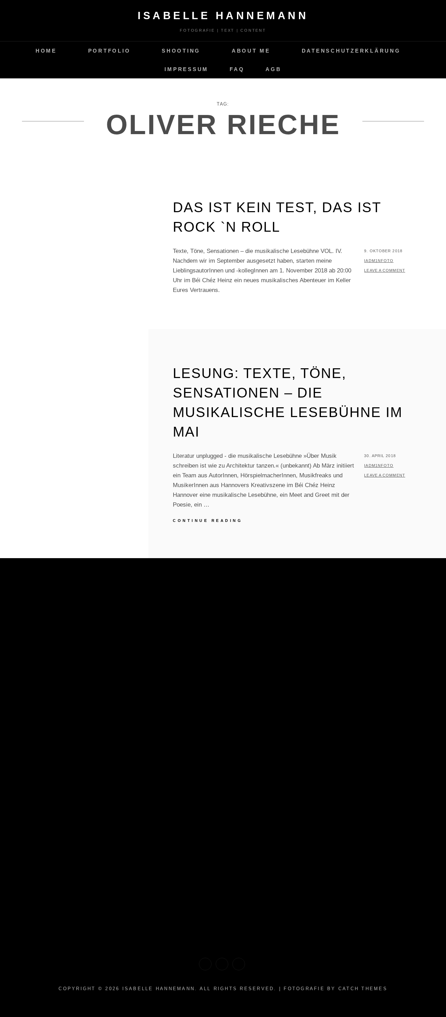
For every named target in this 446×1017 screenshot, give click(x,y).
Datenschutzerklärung (351, 51)
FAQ (237, 69)
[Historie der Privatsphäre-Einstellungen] (205, 964)
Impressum (186, 69)
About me (251, 51)
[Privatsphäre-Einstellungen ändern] (238, 964)
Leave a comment (384, 270)
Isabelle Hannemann (223, 15)
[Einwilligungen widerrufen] (222, 964)
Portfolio (109, 51)
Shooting (181, 51)
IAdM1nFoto (378, 261)
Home (46, 51)
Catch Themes (362, 988)
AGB (273, 69)
